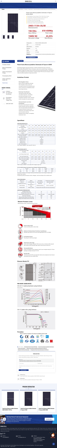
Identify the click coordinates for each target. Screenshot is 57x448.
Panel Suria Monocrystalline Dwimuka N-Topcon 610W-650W (30, 360)
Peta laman (5, 446)
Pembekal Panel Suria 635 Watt (30, 346)
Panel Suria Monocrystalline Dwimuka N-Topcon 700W (28, 409)
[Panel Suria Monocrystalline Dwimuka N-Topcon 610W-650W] (46, 399)
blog (1, 446)
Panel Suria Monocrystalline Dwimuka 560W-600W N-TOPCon (10, 409)
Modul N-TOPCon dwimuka (23, 349)
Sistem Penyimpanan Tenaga (7, 72)
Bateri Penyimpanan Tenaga (6, 68)
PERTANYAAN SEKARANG (31, 57)
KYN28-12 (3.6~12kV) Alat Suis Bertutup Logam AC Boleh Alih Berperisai (9, 93)
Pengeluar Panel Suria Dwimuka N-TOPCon (39, 349)
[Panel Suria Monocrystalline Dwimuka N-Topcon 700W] (28, 399)
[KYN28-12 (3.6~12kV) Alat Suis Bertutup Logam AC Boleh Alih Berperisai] (3, 92)
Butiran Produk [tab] (20, 60)
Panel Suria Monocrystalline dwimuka (46, 346)
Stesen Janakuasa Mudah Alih (6, 79)
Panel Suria (30, 9)
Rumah (26, 9)
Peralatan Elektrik (6, 64)
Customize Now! (49, 419)
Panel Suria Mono (21, 348)
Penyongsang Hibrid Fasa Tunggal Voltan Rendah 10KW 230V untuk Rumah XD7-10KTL (9, 99)
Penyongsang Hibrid (6, 75)
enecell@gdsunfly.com (22, 437)
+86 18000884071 (6, 437)
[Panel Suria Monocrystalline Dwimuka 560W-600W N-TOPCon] (10, 399)
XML (8, 446)
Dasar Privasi (13, 446)
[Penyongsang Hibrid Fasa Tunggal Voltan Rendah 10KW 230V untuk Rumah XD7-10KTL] (3, 98)
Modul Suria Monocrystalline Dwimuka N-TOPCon (37, 348)
